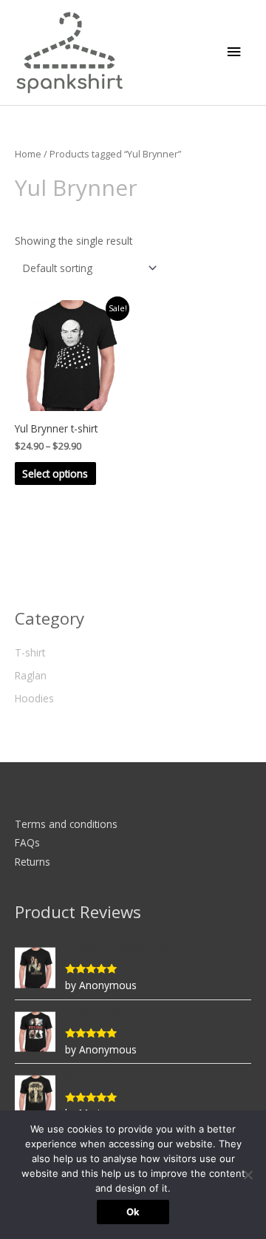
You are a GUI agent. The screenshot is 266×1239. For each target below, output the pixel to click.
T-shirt (30, 652)
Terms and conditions (66, 824)
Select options (55, 473)
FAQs (27, 842)
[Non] (247, 1174)
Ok (133, 1212)
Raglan (31, 675)
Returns (32, 862)
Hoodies (34, 698)
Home (28, 154)
